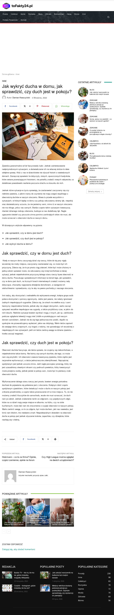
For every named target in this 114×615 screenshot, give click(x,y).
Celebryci (94, 141)
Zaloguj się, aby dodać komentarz (18, 549)
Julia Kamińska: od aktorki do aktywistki (100, 144)
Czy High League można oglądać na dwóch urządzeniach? (58, 458)
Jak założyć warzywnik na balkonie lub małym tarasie (14, 523)
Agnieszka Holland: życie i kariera (99, 169)
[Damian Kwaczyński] (4, 97)
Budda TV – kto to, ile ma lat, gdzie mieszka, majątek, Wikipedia (24, 575)
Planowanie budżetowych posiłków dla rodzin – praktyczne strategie (99, 181)
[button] (108, 17)
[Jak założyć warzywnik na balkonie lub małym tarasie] (14, 512)
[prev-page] (4, 532)
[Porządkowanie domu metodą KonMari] (83, 156)
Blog (13, 520)
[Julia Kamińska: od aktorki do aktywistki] (83, 143)
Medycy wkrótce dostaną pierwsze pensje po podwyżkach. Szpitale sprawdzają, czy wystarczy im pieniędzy (38, 520)
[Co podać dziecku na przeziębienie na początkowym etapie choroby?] (83, 131)
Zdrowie (37, 514)
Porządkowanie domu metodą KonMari (100, 157)
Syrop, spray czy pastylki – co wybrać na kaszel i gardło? (62, 523)
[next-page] (9, 532)
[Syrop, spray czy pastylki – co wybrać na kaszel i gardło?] (62, 512)
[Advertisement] (57, 47)
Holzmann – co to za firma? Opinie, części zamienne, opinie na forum (19, 458)
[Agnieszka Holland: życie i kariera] (83, 168)
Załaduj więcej (94, 191)
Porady (93, 177)
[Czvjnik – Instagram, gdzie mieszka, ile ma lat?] (7, 588)
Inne (17, 74)
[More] (55, 439)
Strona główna (8, 74)
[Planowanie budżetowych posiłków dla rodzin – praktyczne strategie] (83, 180)
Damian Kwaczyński (21, 97)
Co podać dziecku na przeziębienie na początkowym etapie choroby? (101, 132)
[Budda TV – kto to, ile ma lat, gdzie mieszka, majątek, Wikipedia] (7, 575)
